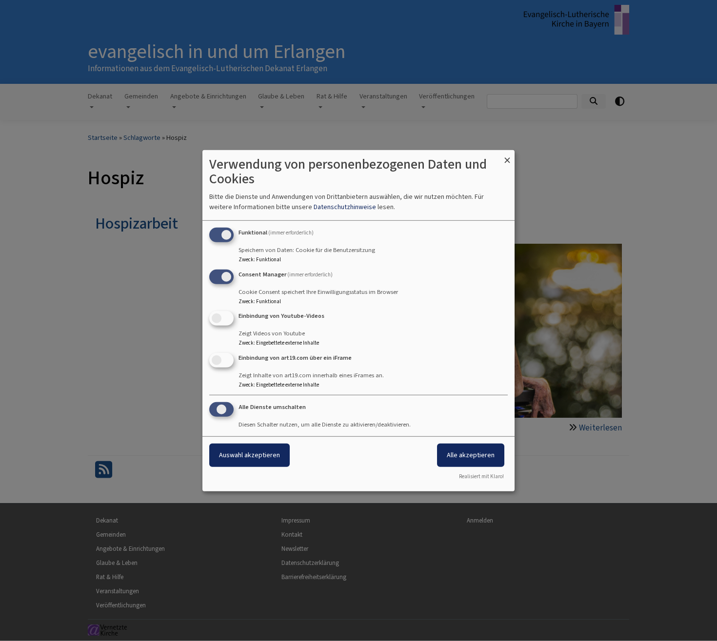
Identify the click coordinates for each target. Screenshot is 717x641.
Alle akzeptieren (471, 455)
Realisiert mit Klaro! (481, 476)
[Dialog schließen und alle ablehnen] (507, 156)
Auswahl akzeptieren (249, 455)
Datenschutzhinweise (345, 207)
